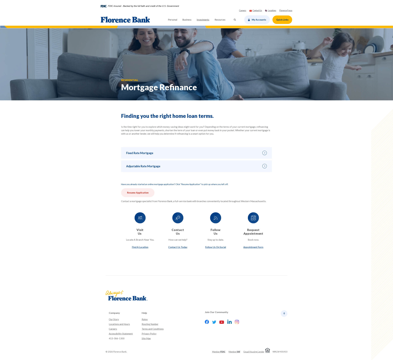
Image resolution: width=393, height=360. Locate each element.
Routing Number (150, 324)
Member (218, 351)
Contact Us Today (177, 247)
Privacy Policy (149, 333)
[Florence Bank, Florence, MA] (125, 20)
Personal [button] (172, 19)
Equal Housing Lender (254, 351)
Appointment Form (253, 247)
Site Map (146, 338)
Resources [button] (220, 19)
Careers (113, 328)
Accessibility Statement (121, 333)
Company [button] (114, 312)
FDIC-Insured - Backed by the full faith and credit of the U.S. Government (143, 6)
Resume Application (138, 192)
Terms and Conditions (153, 328)
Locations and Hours (119, 324)
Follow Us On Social (215, 247)
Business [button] (186, 19)
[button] (196, 153)
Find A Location (140, 247)
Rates (145, 319)
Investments (204, 19)
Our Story (114, 319)
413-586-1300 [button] (117, 338)
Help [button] (144, 312)
